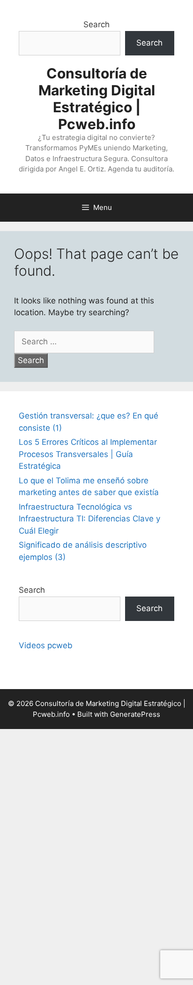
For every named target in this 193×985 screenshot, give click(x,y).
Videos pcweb (46, 645)
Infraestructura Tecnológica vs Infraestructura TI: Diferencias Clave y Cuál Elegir (89, 518)
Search (96, 24)
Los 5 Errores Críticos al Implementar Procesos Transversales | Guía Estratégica (88, 454)
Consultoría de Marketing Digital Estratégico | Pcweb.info (96, 98)
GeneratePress (135, 714)
